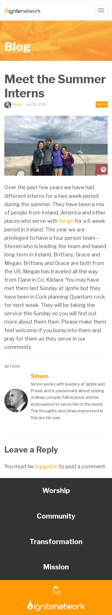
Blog (17, 46)
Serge (66, 221)
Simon (17, 104)
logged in (46, 466)
